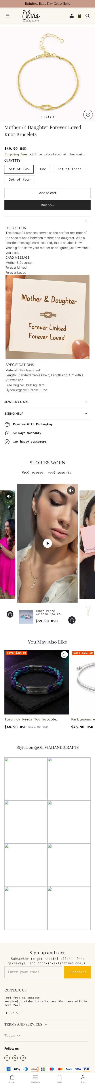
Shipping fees (16, 155)
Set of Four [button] (20, 180)
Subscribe (77, 972)
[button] (7, 16)
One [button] (43, 169)
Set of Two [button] (19, 169)
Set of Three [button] (70, 169)
